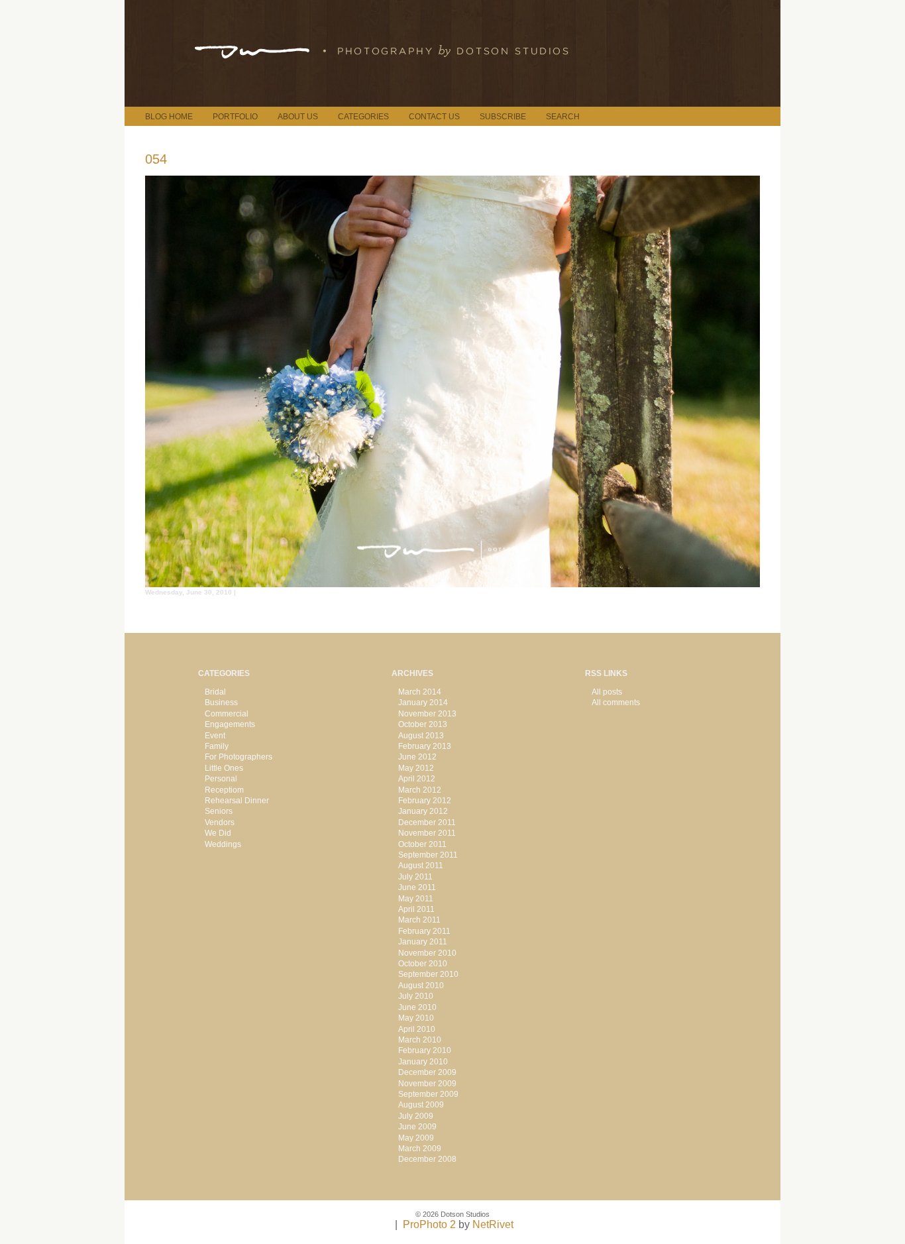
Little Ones (224, 768)
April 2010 (416, 1029)
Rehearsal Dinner (237, 800)
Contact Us (434, 117)
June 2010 (417, 1007)
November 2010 (427, 953)
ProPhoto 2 (429, 1224)
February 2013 (424, 746)
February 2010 (424, 1050)
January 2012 (423, 811)
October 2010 (422, 963)
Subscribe (503, 117)
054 (156, 159)
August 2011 (420, 865)
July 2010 (415, 996)
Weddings (223, 844)
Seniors (219, 811)
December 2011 (427, 822)
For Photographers (238, 757)
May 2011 (415, 898)
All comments (616, 702)
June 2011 (417, 887)
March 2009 (419, 1148)
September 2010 (428, 974)
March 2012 (419, 790)
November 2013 (427, 713)
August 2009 (421, 1104)
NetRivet (492, 1224)
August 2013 (421, 735)
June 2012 (417, 757)
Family (217, 746)
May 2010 (416, 1018)
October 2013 (422, 724)
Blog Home (169, 117)
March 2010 (419, 1040)
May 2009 (416, 1138)
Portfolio (235, 117)
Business (221, 702)
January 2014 (423, 702)
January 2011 (422, 941)
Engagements (230, 724)
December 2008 (427, 1159)
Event (215, 735)
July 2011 (415, 876)
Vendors (220, 822)
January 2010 (423, 1061)
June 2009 (417, 1126)
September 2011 (428, 855)
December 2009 (427, 1072)
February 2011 (424, 931)
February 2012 (424, 800)
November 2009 (427, 1083)
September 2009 (428, 1094)
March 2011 (419, 920)
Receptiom (224, 790)
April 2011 (416, 909)
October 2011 (422, 844)
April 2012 (416, 778)
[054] (452, 583)
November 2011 (427, 833)
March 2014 (419, 692)
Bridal (215, 692)
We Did (218, 833)
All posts (607, 692)
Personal (221, 778)
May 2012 (416, 768)
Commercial (226, 713)
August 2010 (421, 985)
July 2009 (415, 1116)
